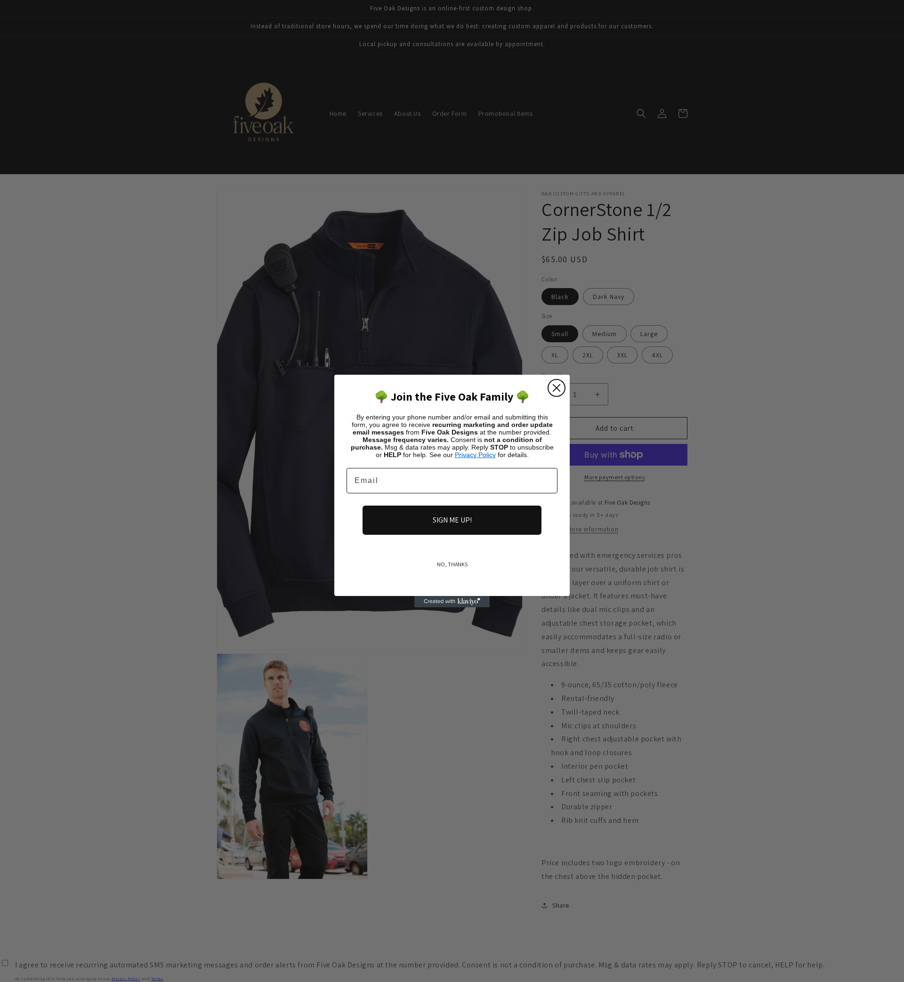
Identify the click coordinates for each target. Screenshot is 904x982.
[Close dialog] (556, 387)
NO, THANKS (452, 564)
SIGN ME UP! (452, 520)
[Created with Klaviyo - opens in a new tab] (452, 601)
